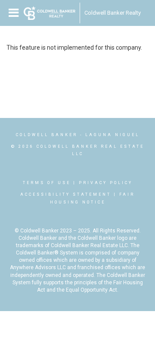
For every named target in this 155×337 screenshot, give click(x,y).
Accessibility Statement (65, 194)
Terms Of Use (47, 183)
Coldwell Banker (47, 135)
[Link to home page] (49, 13)
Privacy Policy (106, 183)
